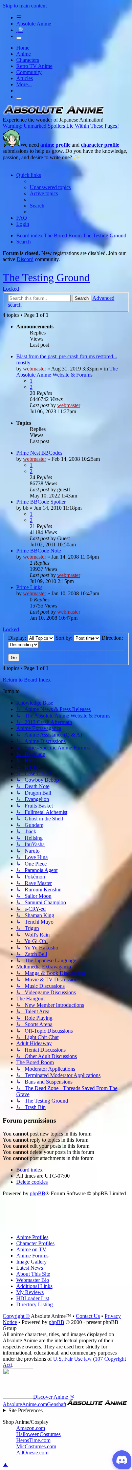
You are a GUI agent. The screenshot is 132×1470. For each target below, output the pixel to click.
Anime (23, 54)
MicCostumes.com (36, 1446)
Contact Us (88, 1316)
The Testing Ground (46, 277)
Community (29, 72)
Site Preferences (25, 1410)
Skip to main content (25, 5)
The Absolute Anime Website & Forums (67, 372)
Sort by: (65, 638)
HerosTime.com (33, 1440)
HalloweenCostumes (38, 1434)
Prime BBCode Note (38, 550)
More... (24, 84)
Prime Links (29, 587)
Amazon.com (30, 1428)
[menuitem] (50, 187)
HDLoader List (32, 1298)
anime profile (55, 145)
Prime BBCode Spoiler (41, 502)
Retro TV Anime (34, 66)
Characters (27, 60)
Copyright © (16, 1316)
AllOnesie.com (32, 1452)
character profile (100, 145)
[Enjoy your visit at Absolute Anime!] (53, 113)
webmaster (34, 368)
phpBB (37, 1193)
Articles (24, 78)
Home (22, 48)
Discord (25, 259)
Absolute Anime (33, 23)
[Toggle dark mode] (19, 38)
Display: (17, 638)
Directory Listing (34, 1304)
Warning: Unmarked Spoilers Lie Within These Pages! (61, 126)
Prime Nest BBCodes (39, 453)
